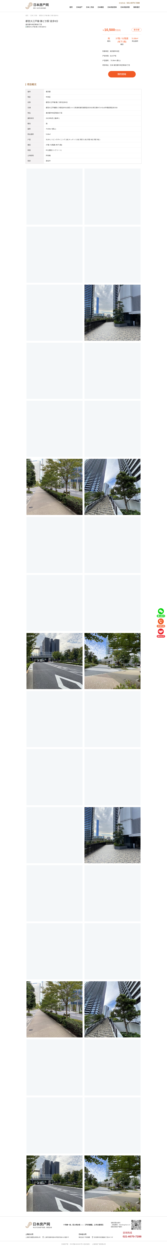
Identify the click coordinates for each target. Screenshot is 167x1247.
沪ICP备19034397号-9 (77, 1244)
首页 (71, 7)
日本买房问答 (125, 7)
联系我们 (136, 7)
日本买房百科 (112, 7)
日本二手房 (90, 7)
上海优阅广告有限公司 (99, 1244)
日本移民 (101, 7)
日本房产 (79, 7)
